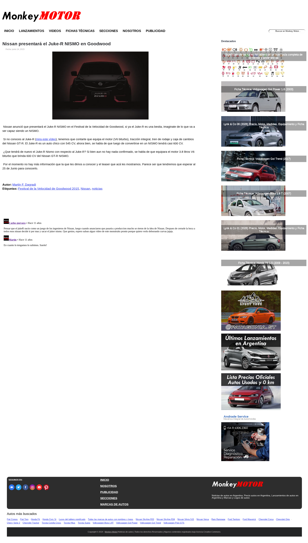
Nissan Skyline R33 (145, 519)
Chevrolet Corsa (266, 519)
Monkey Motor (111, 532)
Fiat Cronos (12, 519)
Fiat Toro (24, 519)
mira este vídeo (46, 139)
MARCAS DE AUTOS (114, 504)
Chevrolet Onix (283, 519)
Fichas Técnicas (80, 31)
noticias (97, 188)
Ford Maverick (249, 519)
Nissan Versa (203, 519)
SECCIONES (108, 498)
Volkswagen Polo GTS (173, 523)
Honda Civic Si (49, 519)
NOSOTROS (108, 486)
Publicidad (155, 31)
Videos (55, 31)
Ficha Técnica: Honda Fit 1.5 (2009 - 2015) (264, 262)
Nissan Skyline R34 (166, 519)
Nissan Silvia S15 (185, 519)
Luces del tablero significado (72, 519)
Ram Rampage (218, 519)
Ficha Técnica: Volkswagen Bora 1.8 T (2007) (264, 193)
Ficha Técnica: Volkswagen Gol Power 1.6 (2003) (263, 89)
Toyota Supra (84, 523)
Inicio (9, 31)
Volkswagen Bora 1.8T (103, 523)
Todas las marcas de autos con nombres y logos (110, 519)
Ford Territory (234, 519)
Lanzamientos (31, 31)
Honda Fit (35, 519)
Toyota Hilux (69, 523)
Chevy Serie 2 (13, 523)
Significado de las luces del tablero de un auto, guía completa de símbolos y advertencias (263, 56)
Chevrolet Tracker (31, 523)
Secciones (108, 31)
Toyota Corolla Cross (51, 523)
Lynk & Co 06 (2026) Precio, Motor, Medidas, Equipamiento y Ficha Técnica (264, 126)
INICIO (104, 479)
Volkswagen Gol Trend (150, 523)
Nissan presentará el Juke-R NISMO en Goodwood (56, 43)
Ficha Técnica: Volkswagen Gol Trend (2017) (264, 158)
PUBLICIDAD (109, 492)
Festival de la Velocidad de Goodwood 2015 (48, 188)
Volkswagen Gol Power (126, 523)
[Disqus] (101, 257)
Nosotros (132, 31)
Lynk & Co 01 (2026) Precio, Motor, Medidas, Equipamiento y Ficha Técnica (264, 230)
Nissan (85, 188)
